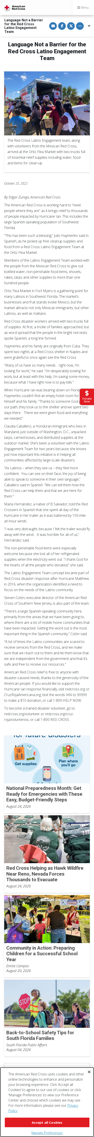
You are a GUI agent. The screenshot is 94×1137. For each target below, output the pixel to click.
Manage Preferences (47, 1132)
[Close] (89, 1072)
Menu (84, 7)
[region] (47, 1102)
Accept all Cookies (47, 1122)
